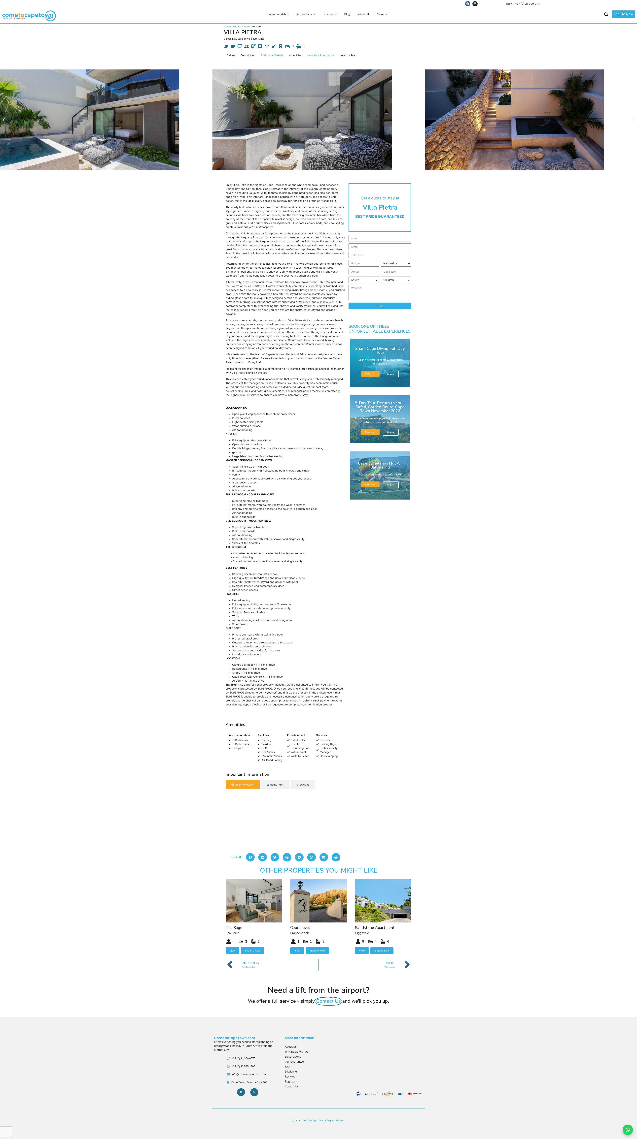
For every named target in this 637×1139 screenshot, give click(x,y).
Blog (347, 14)
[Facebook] (467, 3)
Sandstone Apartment (375, 927)
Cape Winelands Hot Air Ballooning (380, 465)
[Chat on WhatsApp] (628, 1130)
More (380, 14)
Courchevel (300, 927)
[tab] (243, 784)
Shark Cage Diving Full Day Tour (380, 350)
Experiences (330, 14)
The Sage (234, 927)
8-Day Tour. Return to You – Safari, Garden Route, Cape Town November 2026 (380, 406)
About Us (291, 1046)
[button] (4, 120)
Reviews (290, 1076)
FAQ (287, 1066)
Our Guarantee (294, 1061)
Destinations (304, 14)
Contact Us (363, 14)
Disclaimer (291, 1071)
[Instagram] (475, 3)
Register (290, 1081)
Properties (237, 26)
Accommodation (279, 14)
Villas (246, 26)
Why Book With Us (296, 1051)
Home (227, 26)
